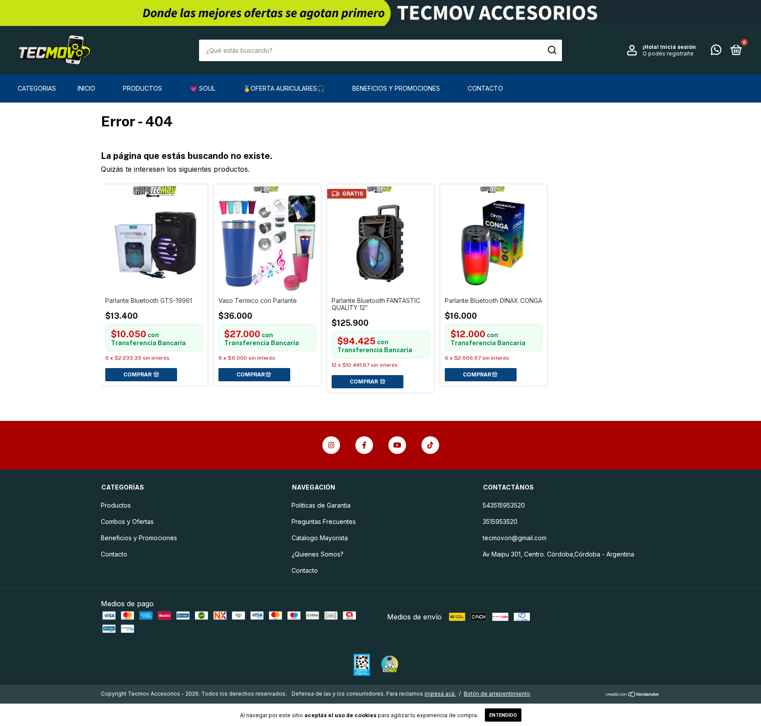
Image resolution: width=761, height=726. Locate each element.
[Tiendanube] (632, 694)
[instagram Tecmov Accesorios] (331, 445)
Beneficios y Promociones (396, 88)
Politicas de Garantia (321, 505)
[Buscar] (551, 50)
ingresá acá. (440, 693)
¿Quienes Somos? (318, 554)
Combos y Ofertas (127, 521)
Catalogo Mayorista (320, 538)
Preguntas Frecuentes (324, 521)
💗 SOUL (202, 88)
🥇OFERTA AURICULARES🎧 (284, 88)
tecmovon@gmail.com (515, 538)
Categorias (37, 88)
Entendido (503, 715)
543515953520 (504, 505)
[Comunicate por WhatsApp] (716, 51)
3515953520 (500, 521)
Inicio (86, 88)
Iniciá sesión (678, 47)
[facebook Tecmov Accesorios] (364, 445)
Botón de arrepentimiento (497, 693)
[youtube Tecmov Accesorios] (397, 445)
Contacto (485, 88)
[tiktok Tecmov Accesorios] (430, 445)
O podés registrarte (668, 53)
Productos (142, 88)
